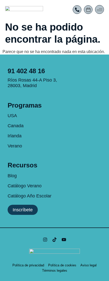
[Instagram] (45, 240)
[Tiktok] (54, 240)
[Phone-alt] (77, 9)
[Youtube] (64, 240)
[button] (99, 9)
